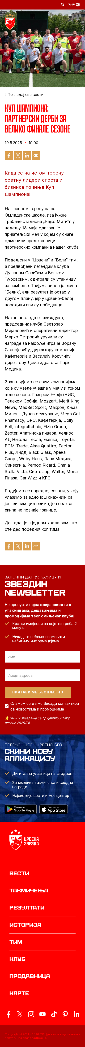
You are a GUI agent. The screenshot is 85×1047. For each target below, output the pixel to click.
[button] (78, 21)
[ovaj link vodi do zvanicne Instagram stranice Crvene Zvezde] (31, 1014)
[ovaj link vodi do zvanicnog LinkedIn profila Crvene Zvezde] (76, 1014)
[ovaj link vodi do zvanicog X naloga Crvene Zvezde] (20, 1014)
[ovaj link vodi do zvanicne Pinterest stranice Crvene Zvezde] (65, 1014)
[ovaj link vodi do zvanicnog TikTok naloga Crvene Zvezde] (54, 1014)
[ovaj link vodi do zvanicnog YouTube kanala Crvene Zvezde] (42, 1014)
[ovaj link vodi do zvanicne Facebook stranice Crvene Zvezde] (8, 1014)
